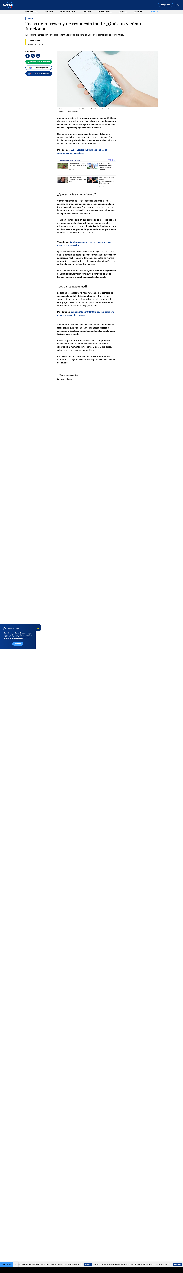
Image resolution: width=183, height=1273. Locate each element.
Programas (165, 5)
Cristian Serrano (34, 40)
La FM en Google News (40, 67)
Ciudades (123, 12)
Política (49, 12)
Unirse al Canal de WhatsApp (40, 62)
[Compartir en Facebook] (27, 56)
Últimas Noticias (6, 1264)
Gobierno (52, 1264)
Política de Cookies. (16, 639)
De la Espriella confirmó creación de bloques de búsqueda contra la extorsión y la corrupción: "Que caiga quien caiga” (95, 1264)
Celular (69, 379)
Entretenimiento (67, 12)
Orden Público (31, 12)
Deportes (138, 12)
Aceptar (18, 644)
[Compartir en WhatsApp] (38, 56)
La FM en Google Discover (40, 73)
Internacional (105, 12)
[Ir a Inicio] (8, 5)
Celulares (60, 379)
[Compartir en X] (33, 56)
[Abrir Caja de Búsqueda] (178, 5)
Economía (87, 12)
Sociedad (154, 12)
